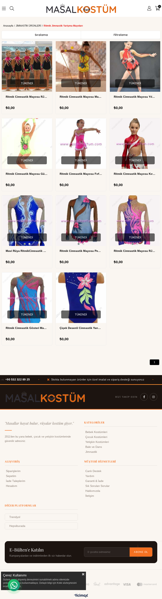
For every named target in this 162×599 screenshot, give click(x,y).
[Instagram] (153, 397)
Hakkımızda (92, 490)
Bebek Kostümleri (96, 432)
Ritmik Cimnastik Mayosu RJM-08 (135, 250)
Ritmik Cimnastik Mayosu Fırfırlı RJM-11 (81, 173)
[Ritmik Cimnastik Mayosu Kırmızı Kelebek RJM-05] (135, 143)
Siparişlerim (13, 471)
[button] (132, 167)
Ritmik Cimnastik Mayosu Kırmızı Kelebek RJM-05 (135, 173)
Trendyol (14, 517)
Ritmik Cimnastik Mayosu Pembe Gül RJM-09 (81, 250)
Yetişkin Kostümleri (97, 441)
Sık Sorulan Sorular (97, 485)
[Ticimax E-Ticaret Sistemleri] (81, 596)
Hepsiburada (17, 525)
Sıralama (41, 35)
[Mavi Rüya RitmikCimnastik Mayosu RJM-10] (27, 220)
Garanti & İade (94, 481)
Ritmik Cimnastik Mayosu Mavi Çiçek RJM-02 (81, 96)
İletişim (89, 495)
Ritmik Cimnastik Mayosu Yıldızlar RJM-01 (135, 96)
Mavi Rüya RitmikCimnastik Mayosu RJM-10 (27, 250)
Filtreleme (121, 35)
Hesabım (11, 485)
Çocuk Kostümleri (96, 437)
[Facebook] (144, 397)
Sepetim (11, 476)
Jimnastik (91, 451)
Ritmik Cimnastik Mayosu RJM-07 (27, 96)
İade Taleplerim (15, 481)
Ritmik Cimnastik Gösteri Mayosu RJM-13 (27, 328)
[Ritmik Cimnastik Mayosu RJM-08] (135, 220)
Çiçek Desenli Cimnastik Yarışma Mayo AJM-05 (81, 328)
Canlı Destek (93, 471)
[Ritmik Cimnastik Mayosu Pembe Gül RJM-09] (81, 220)
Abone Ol (141, 552)
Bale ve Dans (93, 446)
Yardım (89, 476)
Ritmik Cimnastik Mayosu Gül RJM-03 (27, 173)
